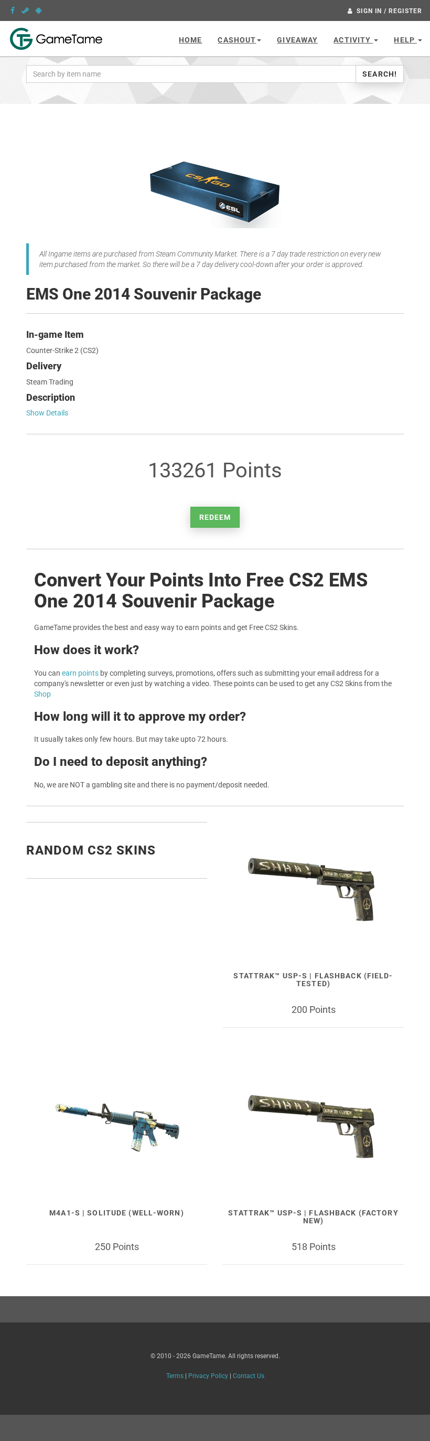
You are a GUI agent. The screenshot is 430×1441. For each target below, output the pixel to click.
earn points (80, 673)
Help (405, 40)
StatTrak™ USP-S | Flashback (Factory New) (313, 1217)
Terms (175, 1376)
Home (190, 40)
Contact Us (248, 1376)
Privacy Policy (208, 1376)
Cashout (237, 40)
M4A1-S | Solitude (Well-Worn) (116, 1213)
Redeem (215, 517)
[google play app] (38, 10)
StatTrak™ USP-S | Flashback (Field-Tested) (313, 980)
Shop (42, 694)
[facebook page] (12, 10)
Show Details (47, 413)
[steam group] (25, 10)
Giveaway (297, 40)
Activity (353, 40)
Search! (379, 74)
